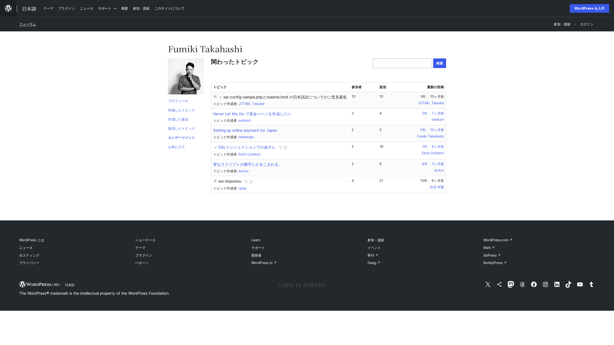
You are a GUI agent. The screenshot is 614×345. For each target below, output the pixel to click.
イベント (374, 248)
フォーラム (27, 24)
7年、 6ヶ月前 (433, 146)
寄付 (372, 255)
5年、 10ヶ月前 (432, 130)
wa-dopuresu (229, 181)
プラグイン (143, 255)
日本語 (69, 285)
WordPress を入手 (589, 8)
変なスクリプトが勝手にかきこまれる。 (247, 164)
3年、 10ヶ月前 (432, 96)
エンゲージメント (181, 137)
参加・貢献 (375, 240)
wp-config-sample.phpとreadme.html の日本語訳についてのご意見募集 (285, 97)
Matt (489, 248)
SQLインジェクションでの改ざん (247, 147)
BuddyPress (495, 263)
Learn (255, 240)
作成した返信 (178, 119)
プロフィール (178, 101)
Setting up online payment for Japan (245, 130)
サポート (258, 248)
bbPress (492, 255)
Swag (373, 263)
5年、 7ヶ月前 (433, 113)
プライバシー (29, 263)
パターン (142, 263)
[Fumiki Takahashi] (186, 77)
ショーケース (145, 240)
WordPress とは (31, 240)
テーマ (140, 248)
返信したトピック (181, 128)
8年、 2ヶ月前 (433, 164)
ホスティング (29, 255)
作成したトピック (181, 110)
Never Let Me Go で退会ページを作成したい (252, 113)
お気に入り (176, 147)
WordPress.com (498, 240)
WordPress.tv (264, 263)
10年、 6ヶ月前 (432, 180)
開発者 (256, 255)
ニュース (26, 248)
